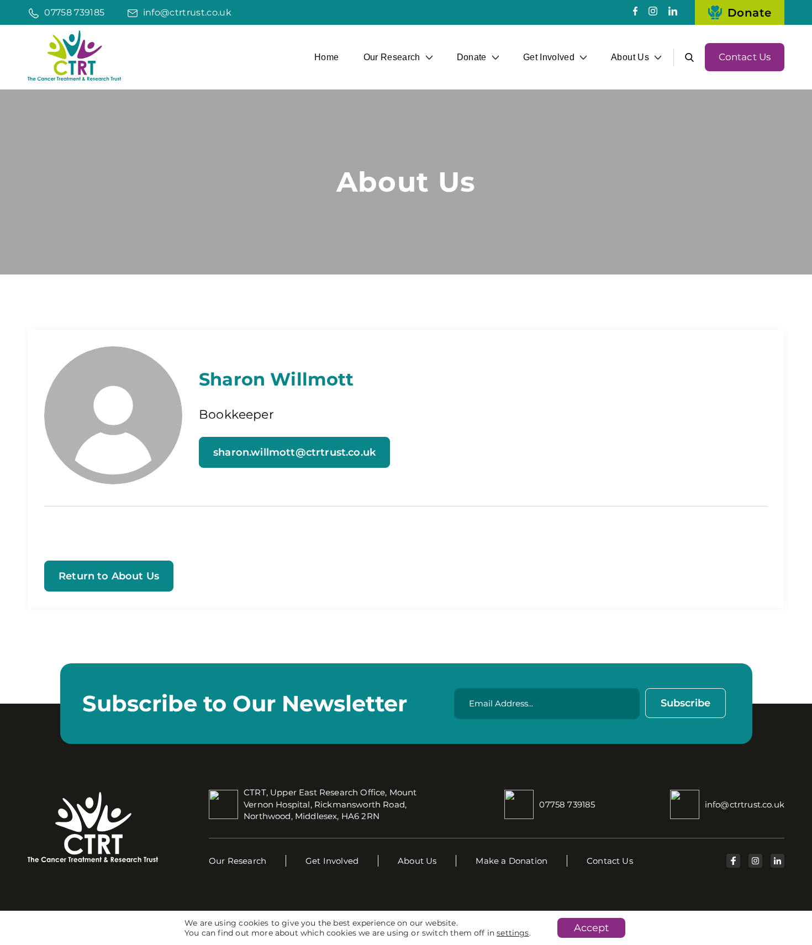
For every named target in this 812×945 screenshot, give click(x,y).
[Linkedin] (672, 12)
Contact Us (745, 56)
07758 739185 (74, 12)
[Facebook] (635, 12)
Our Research (391, 57)
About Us (630, 57)
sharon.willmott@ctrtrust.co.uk (294, 452)
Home (326, 57)
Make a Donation (511, 861)
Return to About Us (109, 576)
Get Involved (548, 57)
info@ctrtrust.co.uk (187, 12)
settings (513, 933)
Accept (591, 928)
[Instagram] (652, 12)
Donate (749, 12)
